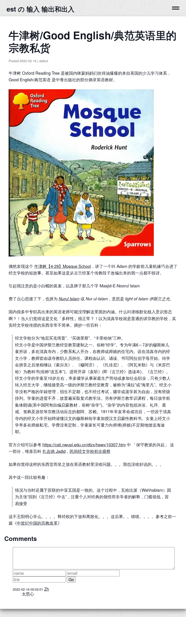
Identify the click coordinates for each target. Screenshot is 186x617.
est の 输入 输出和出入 (40, 9)
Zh (46, 589)
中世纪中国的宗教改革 (37, 523)
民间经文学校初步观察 (90, 451)
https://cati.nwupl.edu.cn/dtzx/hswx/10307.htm (84, 444)
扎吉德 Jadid (54, 451)
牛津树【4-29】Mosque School (62, 266)
